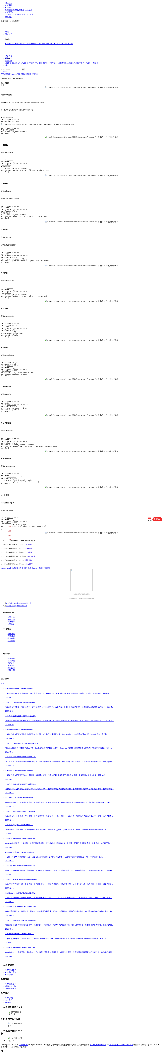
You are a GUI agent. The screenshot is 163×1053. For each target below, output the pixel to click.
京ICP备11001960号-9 (98, 1045)
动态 (7, 65)
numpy (9, 325)
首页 (7, 32)
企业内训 (8, 61)
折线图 (6, 245)
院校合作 (8, 58)
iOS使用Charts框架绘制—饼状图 (18, 603)
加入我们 (8, 1000)
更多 (2, 683)
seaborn (3, 102)
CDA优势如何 (10, 984)
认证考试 (8, 56)
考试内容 (11, 622)
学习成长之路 (10, 986)
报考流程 (11, 634)
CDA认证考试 (10, 972)
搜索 (23, 69)
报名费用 (11, 638)
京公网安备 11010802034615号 (121, 1045)
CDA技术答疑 (18, 10)
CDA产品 (9, 12)
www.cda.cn (23, 1045)
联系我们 (8, 17)
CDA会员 (28, 10)
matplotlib (11, 163)
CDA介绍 (9, 998)
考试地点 (11, 624)
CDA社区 (9, 7)
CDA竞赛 (9, 10)
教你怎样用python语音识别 (16, 606)
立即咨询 (157, 519)
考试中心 (8, 3)
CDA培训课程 (10, 970)
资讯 (7, 63)
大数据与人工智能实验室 (15, 14)
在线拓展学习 (10, 989)
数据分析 (17, 568)
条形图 (5, 183)
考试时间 (11, 636)
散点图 (5, 145)
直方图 (5, 308)
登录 (5, 72)
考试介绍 (11, 617)
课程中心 (8, 34)
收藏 (2, 85)
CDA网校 (9, 5)
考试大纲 (11, 620)
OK (2, 1051)
